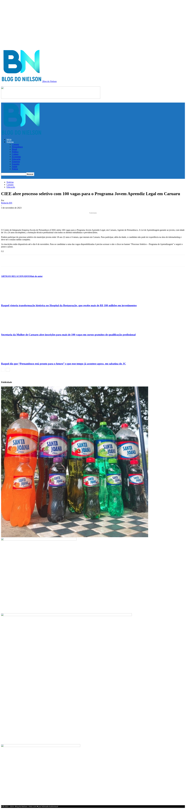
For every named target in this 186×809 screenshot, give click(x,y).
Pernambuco (17, 147)
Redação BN (6, 203)
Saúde (14, 166)
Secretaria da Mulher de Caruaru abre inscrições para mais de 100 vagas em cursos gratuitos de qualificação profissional (68, 334)
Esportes (15, 164)
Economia (16, 156)
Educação (16, 159)
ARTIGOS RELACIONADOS (15, 276)
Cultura (15, 154)
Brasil (14, 149)
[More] (66, 260)
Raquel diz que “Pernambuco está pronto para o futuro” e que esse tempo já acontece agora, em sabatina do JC (63, 363)
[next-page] (8, 370)
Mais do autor (36, 276)
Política (15, 152)
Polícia (15, 169)
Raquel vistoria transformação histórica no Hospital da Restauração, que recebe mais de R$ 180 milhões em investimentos (69, 305)
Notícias (10, 142)
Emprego (16, 161)
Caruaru (15, 144)
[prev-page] (3, 370)
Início (9, 139)
